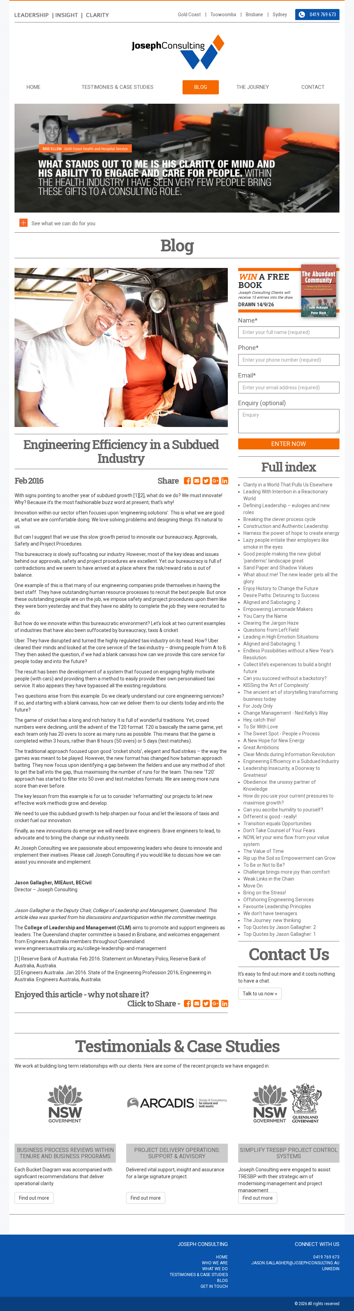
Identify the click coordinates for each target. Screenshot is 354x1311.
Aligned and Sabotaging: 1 (271, 644)
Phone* (248, 347)
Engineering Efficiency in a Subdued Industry (291, 761)
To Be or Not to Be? (264, 865)
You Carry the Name (265, 616)
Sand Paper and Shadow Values (278, 567)
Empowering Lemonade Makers (278, 609)
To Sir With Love (260, 726)
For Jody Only (258, 706)
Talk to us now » (260, 993)
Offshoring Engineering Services (278, 899)
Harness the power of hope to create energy (291, 533)
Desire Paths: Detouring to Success (281, 595)
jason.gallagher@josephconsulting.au (295, 1263)
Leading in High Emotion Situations (281, 637)
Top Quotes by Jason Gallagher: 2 (279, 927)
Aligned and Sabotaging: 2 (271, 602)
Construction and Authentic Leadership (285, 526)
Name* (248, 320)
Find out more (34, 1198)
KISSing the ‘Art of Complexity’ (276, 685)
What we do (215, 1268)
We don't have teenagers (270, 913)
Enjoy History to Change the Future (280, 588)
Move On (253, 886)
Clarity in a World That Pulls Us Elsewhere (288, 484)
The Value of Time (263, 851)
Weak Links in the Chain (268, 879)
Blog (200, 87)
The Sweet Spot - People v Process (281, 733)
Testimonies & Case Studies (117, 87)
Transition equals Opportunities (277, 823)
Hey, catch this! (259, 720)
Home (33, 87)
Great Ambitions (261, 747)
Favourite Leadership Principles (277, 906)
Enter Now (288, 443)
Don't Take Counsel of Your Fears (279, 830)
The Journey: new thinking (272, 920)
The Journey (252, 87)
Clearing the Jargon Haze (271, 623)
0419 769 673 (323, 14)
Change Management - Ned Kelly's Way (285, 713)
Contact (313, 87)
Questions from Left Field (271, 630)
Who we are (215, 1263)
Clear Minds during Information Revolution (289, 754)
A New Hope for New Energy (274, 740)
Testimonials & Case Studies (177, 1046)
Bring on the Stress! (264, 892)
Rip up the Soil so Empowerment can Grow (289, 858)
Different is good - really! (270, 816)
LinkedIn (330, 1268)
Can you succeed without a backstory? (285, 678)
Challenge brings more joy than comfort (286, 872)
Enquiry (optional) (262, 403)
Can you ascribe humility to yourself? (283, 809)
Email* (247, 375)
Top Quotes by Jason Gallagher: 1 (279, 934)
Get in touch (214, 1286)
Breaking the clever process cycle (279, 519)
